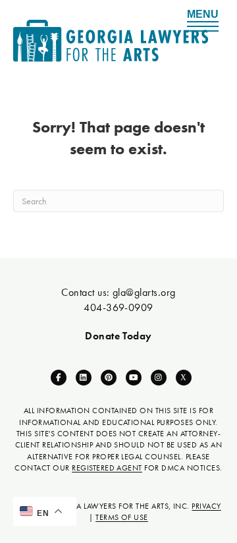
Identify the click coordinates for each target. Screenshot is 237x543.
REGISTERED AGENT (107, 468)
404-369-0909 (118, 307)
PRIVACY (206, 506)
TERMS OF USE (121, 517)
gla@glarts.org (144, 292)
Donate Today (118, 336)
